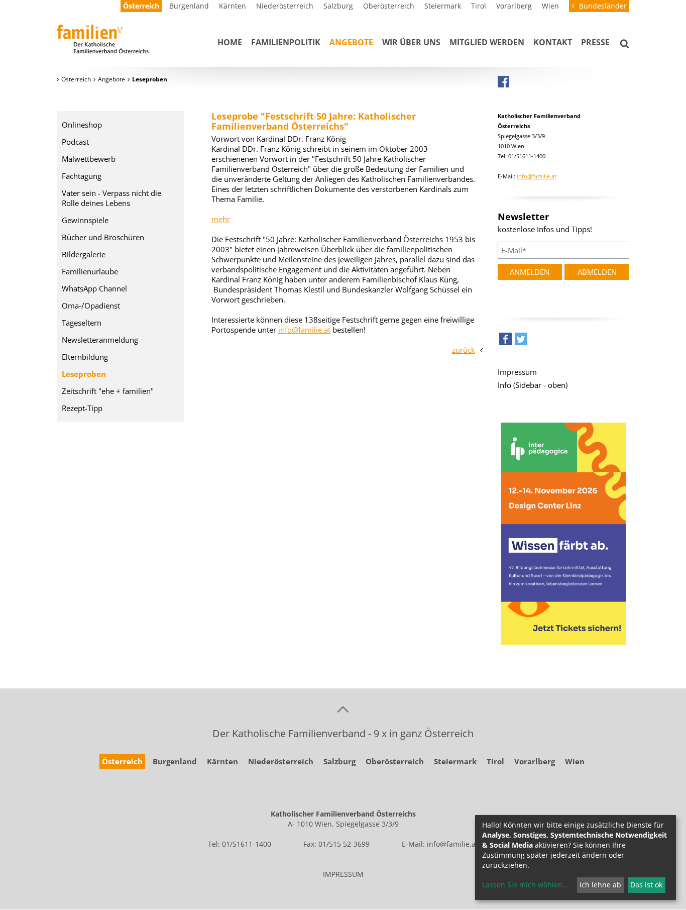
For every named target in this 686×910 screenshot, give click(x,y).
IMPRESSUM (343, 874)
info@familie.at (304, 330)
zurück (463, 350)
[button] (505, 341)
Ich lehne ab (600, 884)
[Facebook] (503, 81)
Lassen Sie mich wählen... (525, 884)
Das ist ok (646, 884)
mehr (220, 219)
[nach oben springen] (343, 708)
